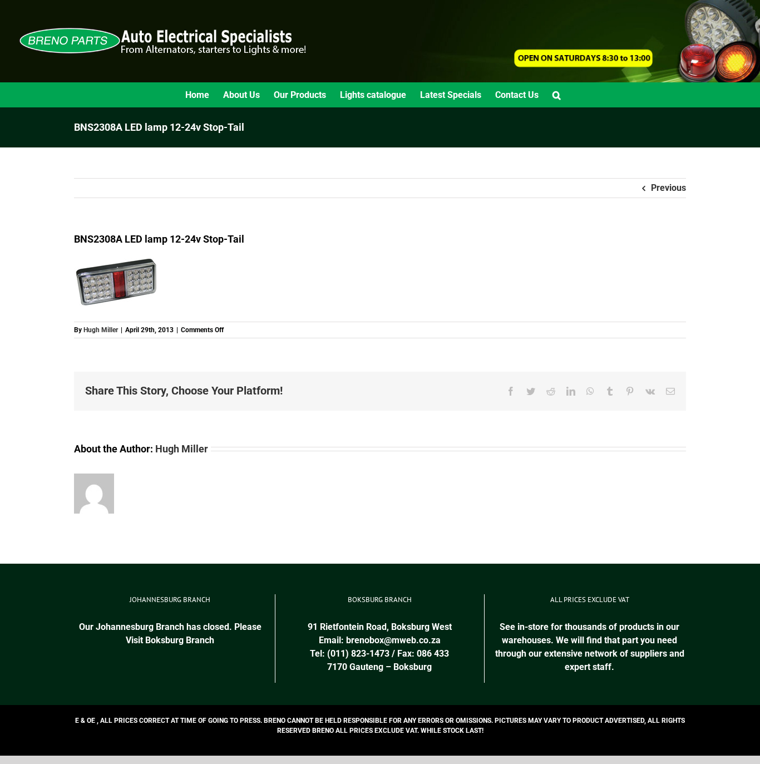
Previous (668, 188)
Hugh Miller (100, 330)
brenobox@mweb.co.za (393, 640)
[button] (556, 95)
